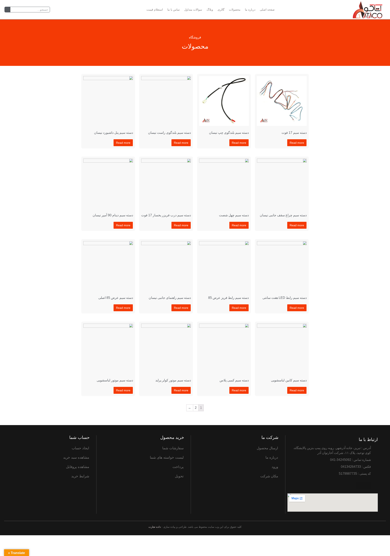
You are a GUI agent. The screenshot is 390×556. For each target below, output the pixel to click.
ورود (275, 467)
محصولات (234, 9)
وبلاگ (210, 9)
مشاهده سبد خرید (76, 457)
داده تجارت (154, 526)
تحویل (179, 476)
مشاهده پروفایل (77, 467)
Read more (297, 142)
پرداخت (178, 467)
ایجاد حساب (80, 448)
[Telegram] (367, 485)
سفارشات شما (173, 448)
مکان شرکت (269, 476)
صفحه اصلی (267, 9)
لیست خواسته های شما (167, 457)
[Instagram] (374, 485)
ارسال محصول (267, 448)
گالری (221, 9)
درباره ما (250, 9)
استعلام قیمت (154, 9)
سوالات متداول (193, 9)
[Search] (7, 9)
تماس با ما (173, 9)
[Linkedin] (359, 485)
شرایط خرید (80, 476)
